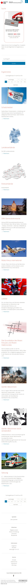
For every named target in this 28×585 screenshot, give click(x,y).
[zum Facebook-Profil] (13, 576)
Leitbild (4, 299)
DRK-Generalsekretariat (10, 218)
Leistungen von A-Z (14, 549)
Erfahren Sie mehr (4, 583)
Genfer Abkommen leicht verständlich (11, 430)
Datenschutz (14, 561)
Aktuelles (14, 547)
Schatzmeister (7, 107)
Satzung (4, 473)
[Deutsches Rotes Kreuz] (4, 3)
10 (24, 82)
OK (22, 580)
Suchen (14, 63)
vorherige (11, 79)
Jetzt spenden (14, 519)
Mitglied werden (14, 530)
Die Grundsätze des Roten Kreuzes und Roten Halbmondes (11, 342)
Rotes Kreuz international (11, 260)
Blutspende (14, 535)
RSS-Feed (14, 565)
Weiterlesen (6, 118)
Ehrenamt (14, 533)
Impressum (14, 563)
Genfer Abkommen (9, 387)
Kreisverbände (7, 184)
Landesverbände (8, 147)
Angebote (14, 546)
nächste (15, 85)
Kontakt (14, 560)
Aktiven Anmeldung (14, 532)
